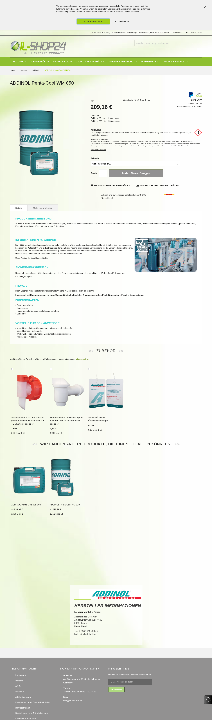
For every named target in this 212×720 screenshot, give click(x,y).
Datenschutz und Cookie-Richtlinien (32, 702)
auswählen (122, 21)
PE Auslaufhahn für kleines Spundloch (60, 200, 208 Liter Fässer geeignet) (67, 420)
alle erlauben (93, 21)
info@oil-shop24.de (72, 700)
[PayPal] (190, 97)
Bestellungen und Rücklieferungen (32, 713)
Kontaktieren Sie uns (25, 718)
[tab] (19, 207)
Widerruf (19, 691)
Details (18, 208)
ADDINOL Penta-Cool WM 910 (65, 504)
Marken (23, 70)
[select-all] (82, 359)
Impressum (20, 675)
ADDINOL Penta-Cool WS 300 (26, 504)
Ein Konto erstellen (194, 32)
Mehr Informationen (42, 208)
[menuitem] (18, 61)
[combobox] (165, 43)
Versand (19, 680)
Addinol (35, 70)
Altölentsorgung (23, 697)
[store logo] (38, 46)
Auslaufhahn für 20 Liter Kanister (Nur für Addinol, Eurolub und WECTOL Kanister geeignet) (28, 420)
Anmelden (177, 32)
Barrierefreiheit (22, 708)
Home (12, 70)
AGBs (18, 686)
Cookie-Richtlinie (131, 12)
